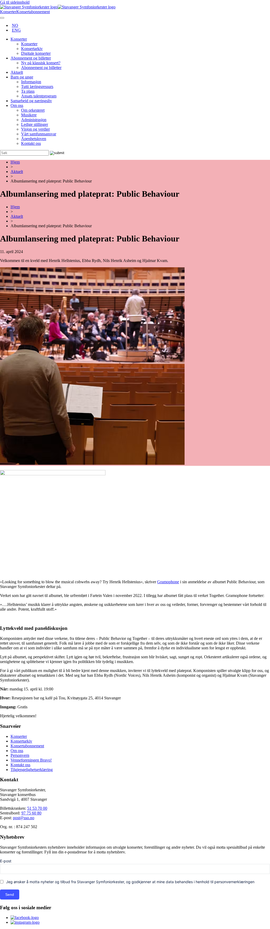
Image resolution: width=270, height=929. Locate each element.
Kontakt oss (31, 143)
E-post (5, 861)
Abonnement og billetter (31, 58)
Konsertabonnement (27, 746)
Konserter (19, 39)
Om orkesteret (33, 110)
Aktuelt (17, 72)
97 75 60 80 (31, 813)
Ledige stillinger (34, 124)
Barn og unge (22, 77)
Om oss (17, 105)
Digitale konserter (36, 53)
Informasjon (31, 82)
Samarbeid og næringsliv (31, 100)
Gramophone (168, 582)
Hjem (15, 162)
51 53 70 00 (37, 808)
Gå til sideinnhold (15, 2)
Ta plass (28, 91)
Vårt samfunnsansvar (38, 134)
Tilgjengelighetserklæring (32, 769)
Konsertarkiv (32, 48)
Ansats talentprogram (38, 96)
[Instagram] (25, 922)
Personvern (20, 755)
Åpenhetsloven (33, 138)
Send (9, 894)
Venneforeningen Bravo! (31, 760)
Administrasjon (33, 119)
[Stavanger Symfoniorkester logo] (57, 7)
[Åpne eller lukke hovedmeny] (2, 18)
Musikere (29, 115)
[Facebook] (25, 917)
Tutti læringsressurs (37, 86)
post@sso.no (23, 818)
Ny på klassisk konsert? (40, 63)
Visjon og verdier (35, 129)
